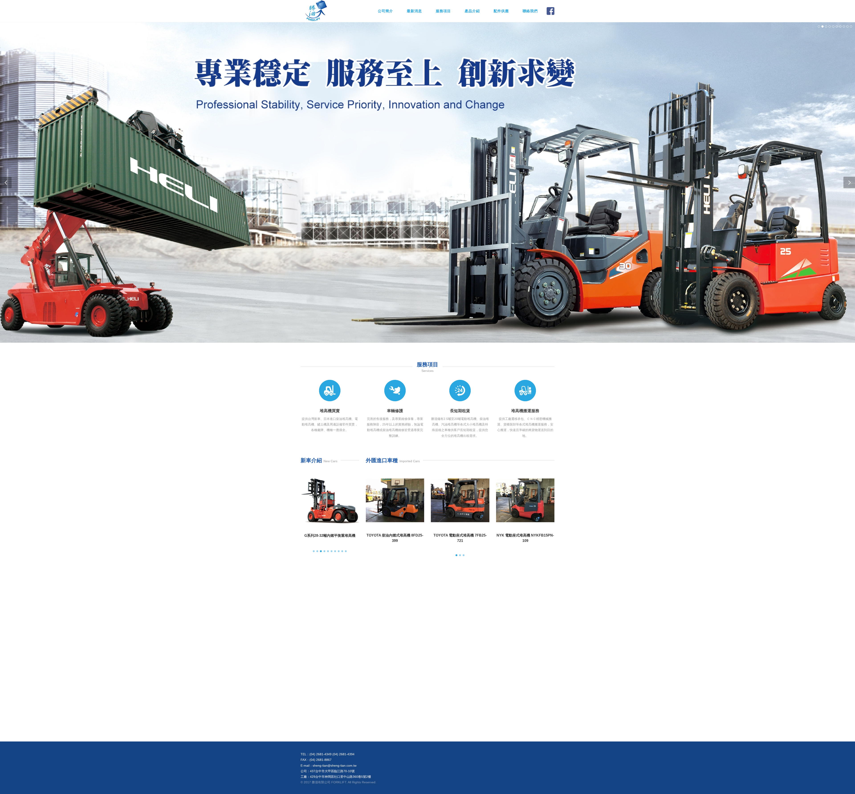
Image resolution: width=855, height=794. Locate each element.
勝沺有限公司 (325, 11)
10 (851, 26)
